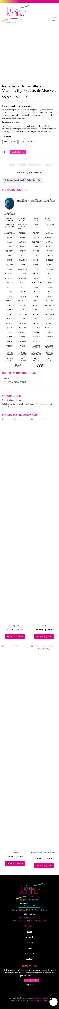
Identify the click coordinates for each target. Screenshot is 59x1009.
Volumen (7, 137)
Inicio (29, 932)
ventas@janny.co (40, 920)
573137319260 (29, 906)
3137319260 (35, 918)
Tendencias (29, 953)
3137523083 (24, 918)
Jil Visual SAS (45, 998)
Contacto (29, 959)
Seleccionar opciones (15, 637)
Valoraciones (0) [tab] (33, 180)
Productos (29, 943)
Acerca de (30, 937)
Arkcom (34, 998)
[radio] (6, 142)
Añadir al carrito (18, 152)
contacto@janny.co (25, 920)
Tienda (29, 948)
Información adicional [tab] (14, 180)
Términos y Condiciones (38, 1001)
